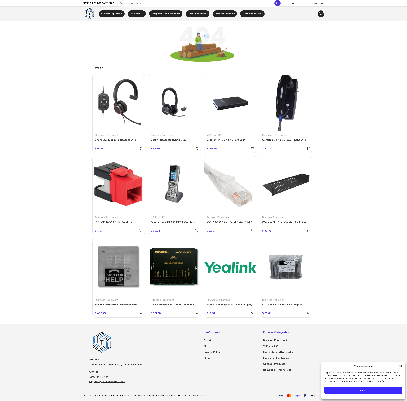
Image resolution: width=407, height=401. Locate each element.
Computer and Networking (279, 352)
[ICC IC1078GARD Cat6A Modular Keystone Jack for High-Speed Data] (119, 184)
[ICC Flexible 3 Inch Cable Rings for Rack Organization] (286, 267)
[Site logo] (89, 13)
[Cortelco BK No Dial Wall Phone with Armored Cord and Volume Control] (286, 102)
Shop (207, 357)
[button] (400, 366)
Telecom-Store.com (102, 395)
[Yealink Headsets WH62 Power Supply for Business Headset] (230, 267)
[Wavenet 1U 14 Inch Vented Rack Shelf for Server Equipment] (286, 184)
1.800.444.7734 (99, 376)
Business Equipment (106, 135)
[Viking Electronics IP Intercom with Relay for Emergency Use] (119, 267)
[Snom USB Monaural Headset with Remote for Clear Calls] (119, 102)
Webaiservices (198, 395)
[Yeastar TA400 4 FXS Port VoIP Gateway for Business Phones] (230, 102)
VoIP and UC (270, 346)
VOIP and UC (214, 135)
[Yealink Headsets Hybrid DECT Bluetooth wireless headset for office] (174, 102)
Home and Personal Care (278, 369)
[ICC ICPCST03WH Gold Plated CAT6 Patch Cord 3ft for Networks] (230, 184)
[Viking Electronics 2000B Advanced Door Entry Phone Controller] (174, 267)
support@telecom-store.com (107, 381)
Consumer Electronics (275, 135)
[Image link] (101, 342)
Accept (363, 390)
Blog (206, 346)
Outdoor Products (274, 363)
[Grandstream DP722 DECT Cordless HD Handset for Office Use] (174, 184)
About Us (209, 340)
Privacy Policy (212, 352)
